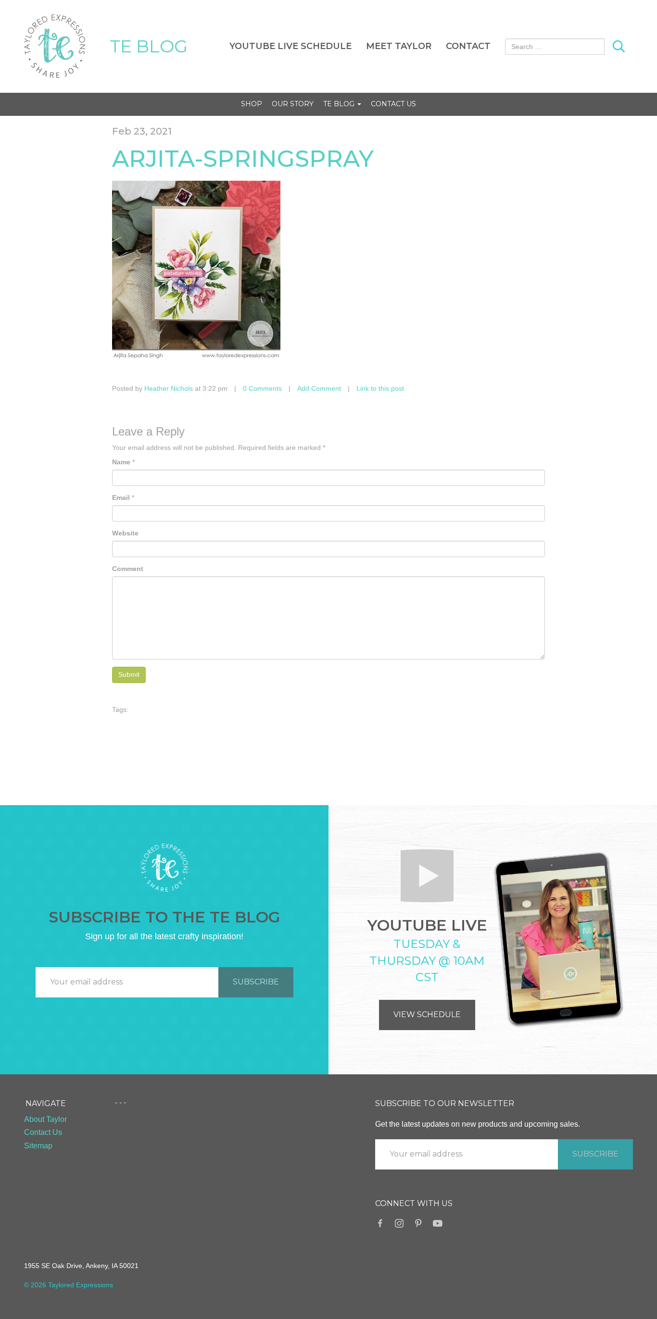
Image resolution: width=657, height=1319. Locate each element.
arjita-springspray (243, 159)
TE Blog (339, 104)
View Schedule (427, 1014)
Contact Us (393, 104)
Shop (251, 104)
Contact (468, 46)
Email (121, 497)
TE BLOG (149, 46)
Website (125, 533)
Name (121, 462)
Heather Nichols (168, 388)
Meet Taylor (398, 46)
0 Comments (262, 388)
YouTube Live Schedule (290, 46)
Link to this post (380, 388)
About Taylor (45, 1119)
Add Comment (319, 388)
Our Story (293, 104)
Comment (127, 568)
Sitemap (38, 1146)
